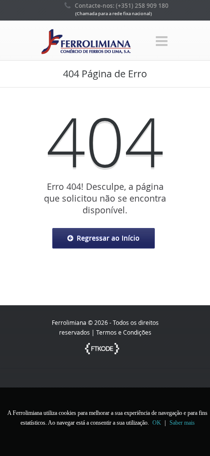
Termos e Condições (123, 332)
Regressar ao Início (108, 238)
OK (156, 422)
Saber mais (182, 422)
